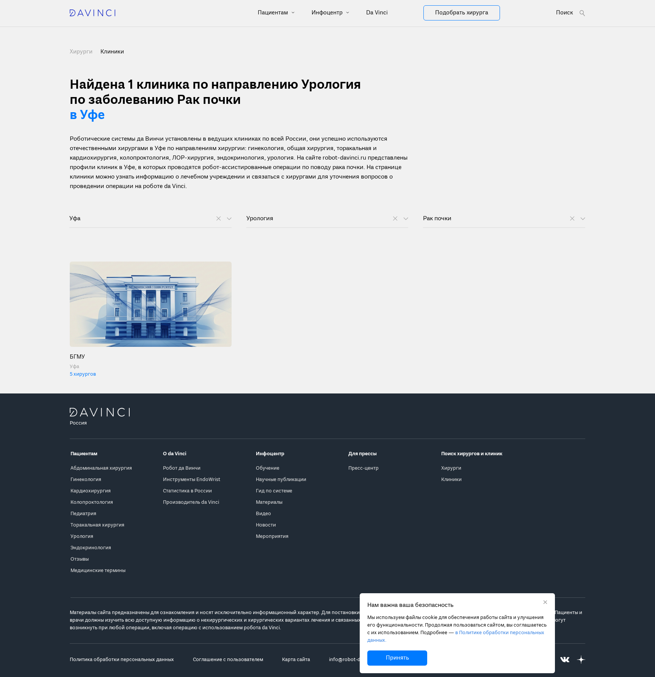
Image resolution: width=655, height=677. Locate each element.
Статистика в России (187, 491)
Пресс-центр (363, 468)
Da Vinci (377, 13)
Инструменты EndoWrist (191, 479)
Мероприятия (272, 536)
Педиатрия (83, 514)
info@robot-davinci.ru (354, 660)
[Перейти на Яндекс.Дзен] (581, 659)
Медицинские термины (98, 570)
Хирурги (82, 52)
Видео (263, 514)
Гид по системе (274, 491)
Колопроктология (92, 502)
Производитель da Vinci (191, 502)
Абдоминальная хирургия (101, 468)
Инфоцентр (328, 13)
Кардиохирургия (91, 491)
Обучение (267, 468)
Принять (397, 658)
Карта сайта (296, 660)
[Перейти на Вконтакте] (564, 659)
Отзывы (80, 559)
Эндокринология (91, 548)
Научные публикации (281, 479)
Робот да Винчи (182, 468)
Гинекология (86, 479)
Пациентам (274, 13)
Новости (266, 525)
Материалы (269, 502)
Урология (82, 536)
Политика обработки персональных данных (122, 660)
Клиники (451, 479)
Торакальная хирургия (97, 525)
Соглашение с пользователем (228, 660)
